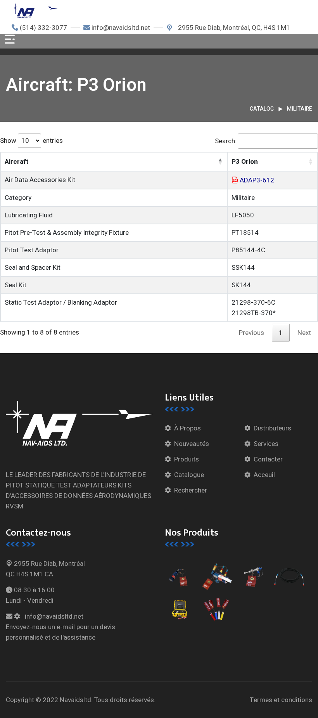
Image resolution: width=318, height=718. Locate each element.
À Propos (187, 428)
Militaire (299, 109)
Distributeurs (272, 428)
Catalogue (189, 475)
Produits (186, 459)
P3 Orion (245, 161)
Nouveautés (191, 444)
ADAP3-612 (257, 180)
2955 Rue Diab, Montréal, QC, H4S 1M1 (233, 28)
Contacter (268, 459)
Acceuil (264, 475)
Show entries (31, 141)
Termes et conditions (281, 700)
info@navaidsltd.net (121, 28)
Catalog (262, 109)
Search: (226, 141)
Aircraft (17, 161)
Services (266, 444)
